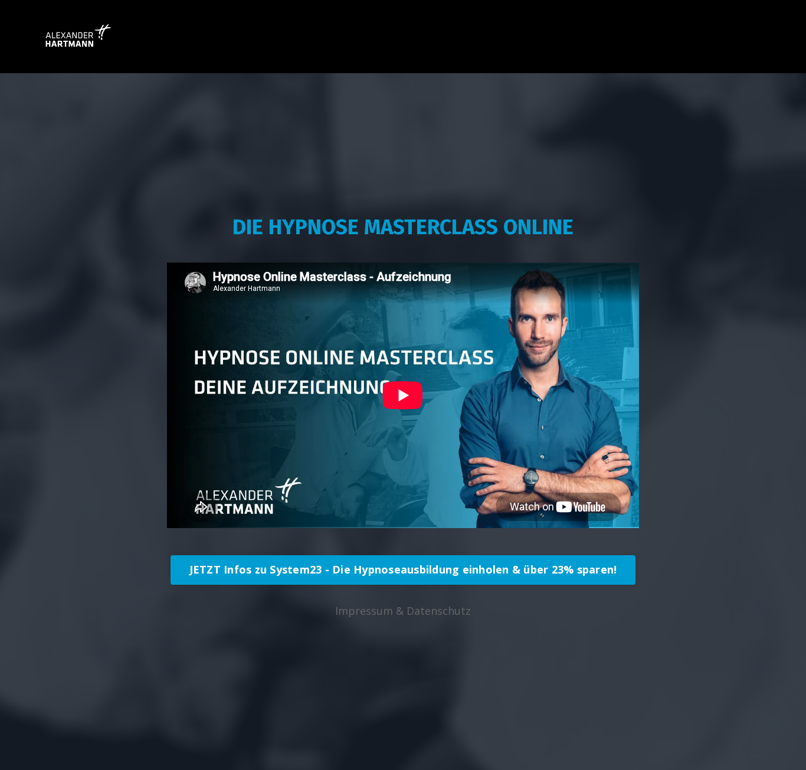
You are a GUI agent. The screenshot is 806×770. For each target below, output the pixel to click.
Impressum (364, 611)
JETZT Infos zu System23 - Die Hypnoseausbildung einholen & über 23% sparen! (403, 569)
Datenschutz (439, 611)
